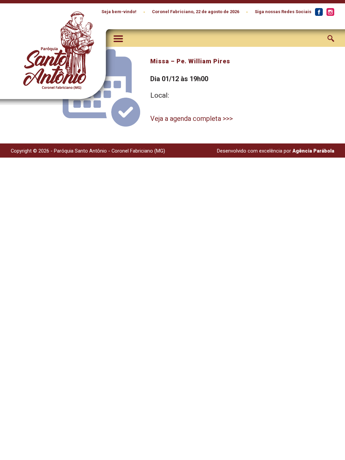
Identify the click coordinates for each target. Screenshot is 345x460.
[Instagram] (330, 12)
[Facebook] (319, 12)
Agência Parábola (313, 151)
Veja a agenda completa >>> (191, 118)
